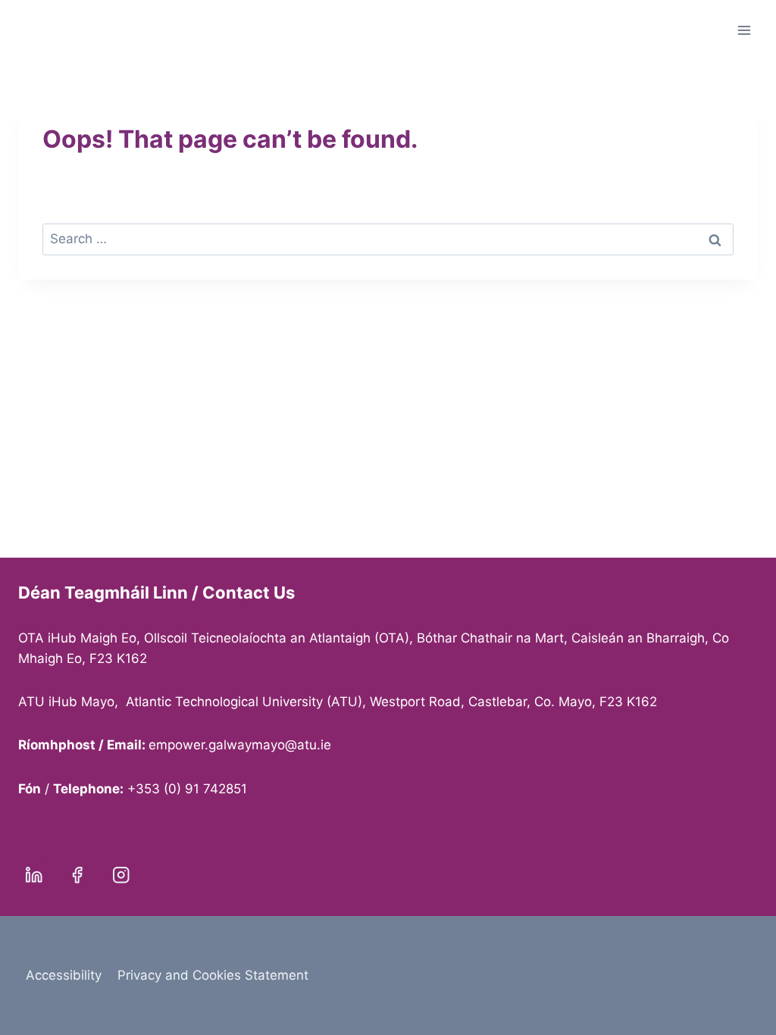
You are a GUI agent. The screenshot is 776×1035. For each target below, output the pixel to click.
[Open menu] (744, 30)
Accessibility (64, 975)
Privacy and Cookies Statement (212, 975)
